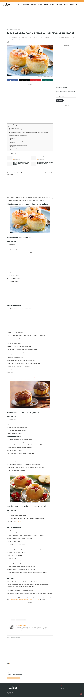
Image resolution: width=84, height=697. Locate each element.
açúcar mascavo (18, 521)
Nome (8, 658)
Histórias (33, 4)
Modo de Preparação (14, 139)
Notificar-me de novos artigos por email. (16, 674)
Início (18, 4)
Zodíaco (66, 4)
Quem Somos (33, 688)
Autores (28, 688)
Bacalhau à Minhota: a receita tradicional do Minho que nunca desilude (24, 133)
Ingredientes (12, 138)
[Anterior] (29, 170)
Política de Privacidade (42, 688)
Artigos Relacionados (15, 128)
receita (24, 619)
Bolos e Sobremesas (16, 29)
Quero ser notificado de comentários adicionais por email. (19, 672)
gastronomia (36, 599)
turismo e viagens (14, 599)
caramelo (13, 619)
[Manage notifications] (81, 694)
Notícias (72, 4)
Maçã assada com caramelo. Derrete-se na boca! (18, 135)
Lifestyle (46, 4)
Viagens (52, 4)
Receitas (40, 4)
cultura (27, 599)
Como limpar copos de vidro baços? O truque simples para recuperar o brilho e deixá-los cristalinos (29, 132)
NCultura (10, 149)
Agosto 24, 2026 (17, 159)
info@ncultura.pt (10, 693)
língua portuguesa (22, 599)
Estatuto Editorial (22, 688)
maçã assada (18, 619)
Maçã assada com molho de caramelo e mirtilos (18, 145)
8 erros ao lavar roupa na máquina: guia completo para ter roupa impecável (25, 129)
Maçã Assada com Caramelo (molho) (16, 141)
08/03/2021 (21, 42)
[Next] (31, 170)
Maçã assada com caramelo (14, 137)
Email (8, 663)
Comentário (9, 642)
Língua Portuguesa (25, 4)
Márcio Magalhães (14, 42)
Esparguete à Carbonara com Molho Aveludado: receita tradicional (23, 131)
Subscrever (59, 100)
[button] (30, 60)
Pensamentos (59, 4)
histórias (32, 599)
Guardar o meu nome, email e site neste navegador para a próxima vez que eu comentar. (25, 669)
